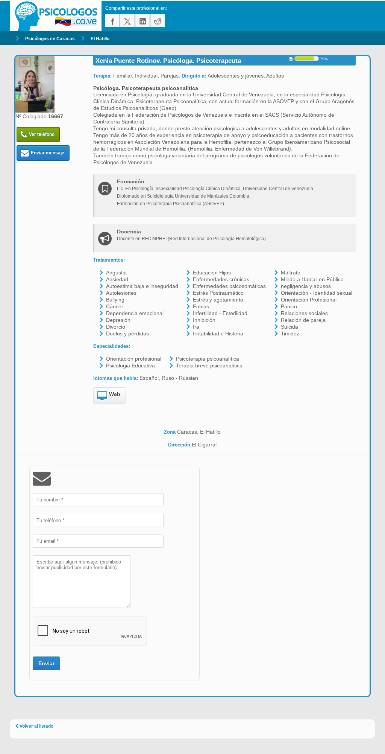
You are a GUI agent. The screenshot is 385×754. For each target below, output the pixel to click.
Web (114, 394)
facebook (112, 20)
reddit (157, 20)
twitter (127, 20)
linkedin (142, 20)
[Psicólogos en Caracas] (57, 16)
